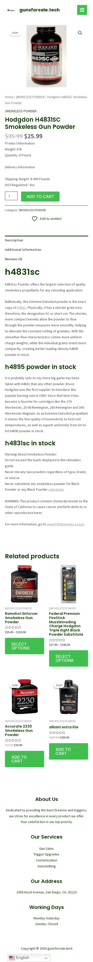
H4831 (21, 307)
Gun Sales (46, 848)
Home (9, 97)
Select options (20, 646)
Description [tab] (14, 240)
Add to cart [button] (19, 759)
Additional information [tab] (23, 249)
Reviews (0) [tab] (13, 259)
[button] (80, 32)
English (22, 958)
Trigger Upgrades (46, 854)
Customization (46, 860)
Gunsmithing (46, 866)
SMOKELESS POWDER (30, 97)
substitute (56, 489)
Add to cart (40, 196)
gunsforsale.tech (39, 10)
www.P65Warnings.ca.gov (66, 524)
